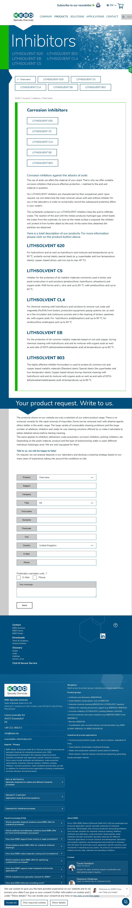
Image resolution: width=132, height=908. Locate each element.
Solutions (77, 16)
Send (24, 605)
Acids (14, 653)
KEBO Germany (18, 628)
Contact (112, 16)
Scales (15, 651)
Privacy (16, 744)
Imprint (7, 744)
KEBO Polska (17, 633)
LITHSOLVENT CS (41, 131)
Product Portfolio (19, 643)
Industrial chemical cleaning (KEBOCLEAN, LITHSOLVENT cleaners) (96, 704)
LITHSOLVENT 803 (42, 163)
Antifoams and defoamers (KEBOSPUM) (85, 697)
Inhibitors (36, 98)
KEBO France (17, 630)
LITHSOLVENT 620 (42, 120)
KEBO (17, 98)
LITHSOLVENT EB (41, 152)
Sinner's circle (18, 659)
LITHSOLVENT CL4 (42, 141)
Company (46, 16)
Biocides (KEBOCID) (77, 721)
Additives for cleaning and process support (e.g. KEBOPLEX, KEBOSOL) (98, 708)
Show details (59, 902)
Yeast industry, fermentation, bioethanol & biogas (89, 747)
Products (61, 16)
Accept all (11, 902)
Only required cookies (34, 902)
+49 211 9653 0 (13, 727)
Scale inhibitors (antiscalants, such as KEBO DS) (89, 701)
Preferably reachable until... (32, 573)
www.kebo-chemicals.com (18, 739)
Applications (95, 16)
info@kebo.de (11, 733)
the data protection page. (86, 895)
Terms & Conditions (20, 641)
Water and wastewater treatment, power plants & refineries (94, 750)
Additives (16, 656)
